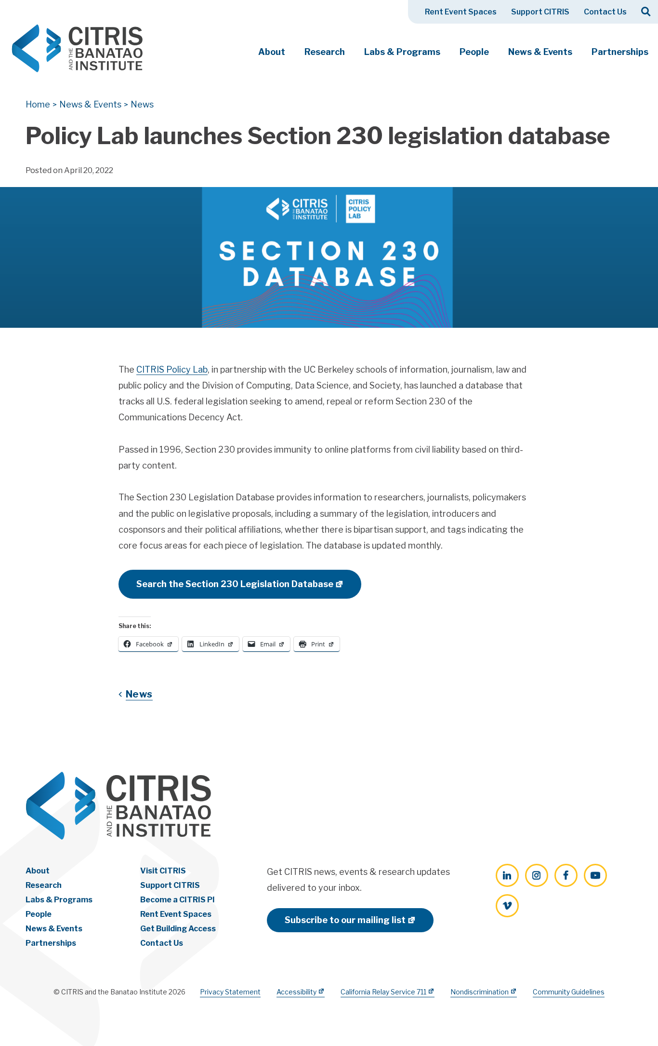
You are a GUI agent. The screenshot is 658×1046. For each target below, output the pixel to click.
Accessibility (296, 992)
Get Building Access (178, 928)
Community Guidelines (569, 992)
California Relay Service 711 (383, 992)
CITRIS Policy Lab (172, 369)
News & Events (540, 52)
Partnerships (620, 52)
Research (324, 52)
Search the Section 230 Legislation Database (234, 584)
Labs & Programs (402, 52)
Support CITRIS (540, 11)
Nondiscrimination (479, 992)
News (139, 694)
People (474, 52)
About (271, 52)
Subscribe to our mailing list (345, 920)
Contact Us (605, 11)
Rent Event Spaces (461, 11)
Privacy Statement (230, 992)
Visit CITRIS (163, 870)
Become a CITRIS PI (177, 899)
